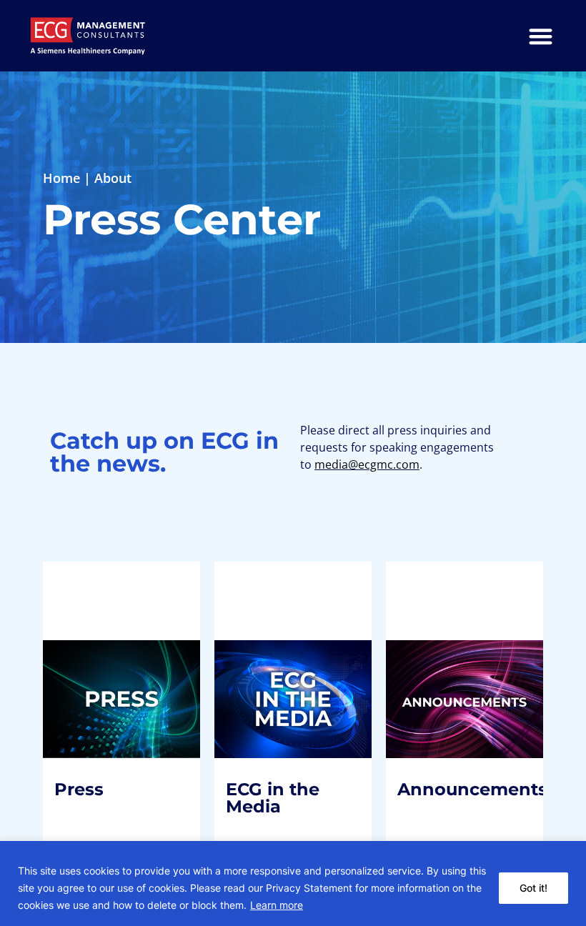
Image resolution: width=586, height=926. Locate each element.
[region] (293, 883)
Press (90, 634)
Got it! (533, 888)
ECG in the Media (284, 654)
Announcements (484, 644)
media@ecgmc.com (366, 464)
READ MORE (103, 788)
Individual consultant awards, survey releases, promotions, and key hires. (464, 713)
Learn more (276, 905)
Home (61, 177)
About (112, 177)
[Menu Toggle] (541, 36)
